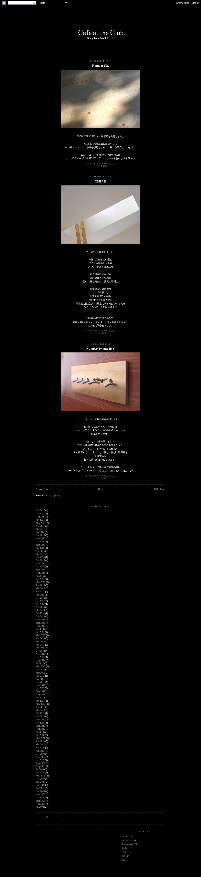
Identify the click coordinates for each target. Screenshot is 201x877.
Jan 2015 (40, 595)
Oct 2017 (40, 513)
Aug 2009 (40, 766)
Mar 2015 (40, 588)
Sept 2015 (40, 569)
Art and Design (129, 840)
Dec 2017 (40, 510)
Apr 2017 (40, 526)
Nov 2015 (40, 563)
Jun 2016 (40, 548)
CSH (104, 333)
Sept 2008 (40, 801)
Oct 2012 (40, 657)
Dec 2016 (40, 535)
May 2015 (40, 582)
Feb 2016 (40, 557)
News (104, 166)
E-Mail (120, 322)
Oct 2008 (40, 797)
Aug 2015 (40, 573)
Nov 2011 (40, 685)
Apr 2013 (40, 638)
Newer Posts (42, 489)
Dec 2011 (40, 682)
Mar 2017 (40, 529)
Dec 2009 (40, 754)
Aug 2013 (40, 626)
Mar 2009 (40, 782)
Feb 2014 (40, 613)
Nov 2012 (40, 654)
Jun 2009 (40, 772)
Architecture (127, 836)
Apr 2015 (40, 585)
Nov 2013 (40, 619)
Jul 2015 (40, 576)
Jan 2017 (40, 532)
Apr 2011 (40, 707)
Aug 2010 (40, 729)
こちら (107, 158)
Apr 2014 (40, 607)
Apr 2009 (40, 779)
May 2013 (40, 635)
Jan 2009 (40, 788)
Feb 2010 (40, 747)
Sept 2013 (40, 623)
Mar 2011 (40, 710)
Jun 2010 (40, 735)
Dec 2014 (40, 598)
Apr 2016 (40, 551)
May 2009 (40, 775)
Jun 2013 (40, 632)
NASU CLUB (50, 817)
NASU (125, 856)
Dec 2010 (40, 716)
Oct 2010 (40, 723)
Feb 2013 (40, 645)
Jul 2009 (40, 769)
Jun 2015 (40, 579)
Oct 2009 (40, 760)
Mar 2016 (40, 554)
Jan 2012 (40, 679)
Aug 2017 (40, 517)
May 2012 (40, 666)
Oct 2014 (40, 601)
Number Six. (100, 65)
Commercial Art (129, 844)
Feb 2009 (40, 785)
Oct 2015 (40, 566)
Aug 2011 (40, 694)
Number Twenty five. (100, 348)
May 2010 (40, 738)
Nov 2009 (40, 757)
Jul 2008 (40, 807)
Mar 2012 (40, 673)
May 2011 (40, 704)
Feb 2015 (40, 591)
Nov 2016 (40, 538)
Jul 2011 (40, 697)
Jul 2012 (40, 663)
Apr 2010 (40, 741)
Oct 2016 (40, 541)
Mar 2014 (40, 610)
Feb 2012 (40, 676)
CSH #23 (101, 181)
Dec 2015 (40, 560)
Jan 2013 (40, 647)
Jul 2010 (40, 732)
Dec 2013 (40, 616)
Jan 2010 (40, 751)
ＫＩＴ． (127, 852)
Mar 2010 (40, 744)
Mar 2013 (40, 641)
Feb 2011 (40, 713)
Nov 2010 (40, 719)
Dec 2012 (40, 651)
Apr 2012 (40, 669)
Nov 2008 (40, 794)
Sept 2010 (40, 726)
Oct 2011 (40, 688)
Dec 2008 (40, 791)
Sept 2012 (40, 660)
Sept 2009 (40, 763)
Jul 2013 (40, 629)
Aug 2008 (40, 804)
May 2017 (40, 523)
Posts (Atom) (54, 495)
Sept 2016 (40, 545)
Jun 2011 (40, 701)
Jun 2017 (40, 520)
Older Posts (159, 489)
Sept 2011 (40, 691)
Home (101, 489)
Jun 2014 (40, 604)
